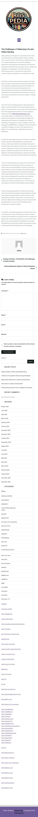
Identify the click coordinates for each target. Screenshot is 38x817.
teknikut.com (5, 575)
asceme (3, 747)
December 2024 (5, 478)
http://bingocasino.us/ (7, 752)
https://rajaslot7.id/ (6, 721)
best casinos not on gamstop (10, 704)
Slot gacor (4, 591)
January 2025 (5, 474)
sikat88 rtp (4, 579)
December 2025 (5, 430)
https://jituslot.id (6, 740)
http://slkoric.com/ (6, 699)
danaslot (3, 514)
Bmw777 (3, 679)
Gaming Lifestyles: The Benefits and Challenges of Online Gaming (19, 260)
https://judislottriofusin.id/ (8, 733)
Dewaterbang (5, 538)
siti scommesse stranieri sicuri (10, 634)
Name (3, 315)
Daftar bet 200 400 (6, 496)
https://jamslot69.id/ (7, 728)
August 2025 (5, 446)
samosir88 (4, 587)
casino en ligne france (7, 659)
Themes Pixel (18, 810)
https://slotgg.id (5, 716)
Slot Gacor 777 (5, 599)
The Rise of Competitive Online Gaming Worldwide (15, 376)
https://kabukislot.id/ (7, 731)
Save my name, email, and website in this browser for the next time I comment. (19, 345)
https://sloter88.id (6, 714)
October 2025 (5, 438)
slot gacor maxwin (6, 609)
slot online (4, 595)
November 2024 (6, 482)
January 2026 (5, 426)
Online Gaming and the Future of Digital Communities (16, 387)
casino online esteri (7, 619)
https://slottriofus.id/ (7, 719)
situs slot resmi (5, 526)
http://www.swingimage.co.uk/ (21, 113)
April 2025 (4, 462)
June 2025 (4, 454)
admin (19, 251)
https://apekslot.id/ (6, 738)
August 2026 (5, 406)
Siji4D (2, 583)
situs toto (4, 542)
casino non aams (6, 674)
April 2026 (4, 414)
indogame (4, 534)
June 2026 (4, 410)
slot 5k (3, 684)
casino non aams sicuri (8, 654)
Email (3, 325)
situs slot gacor (5, 563)
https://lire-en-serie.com (8, 689)
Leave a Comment (15, 234)
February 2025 (5, 470)
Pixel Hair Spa (19, 813)
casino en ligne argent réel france (11, 649)
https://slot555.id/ (6, 735)
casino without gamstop (8, 508)
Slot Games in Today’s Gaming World (12, 383)
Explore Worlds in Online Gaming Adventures (14, 372)
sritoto (3, 510)
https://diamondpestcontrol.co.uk (11, 694)
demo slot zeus (5, 555)
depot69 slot (5, 518)
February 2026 (5, 422)
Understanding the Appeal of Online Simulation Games (19, 267)
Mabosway (4, 669)
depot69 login (5, 530)
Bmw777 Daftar (5, 629)
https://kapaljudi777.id (7, 723)
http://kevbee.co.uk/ (7, 768)
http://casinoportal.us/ (7, 783)
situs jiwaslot (5, 500)
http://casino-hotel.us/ (7, 758)
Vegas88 (3, 604)
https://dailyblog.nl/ (6, 614)
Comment (4, 291)
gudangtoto (4, 504)
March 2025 (4, 466)
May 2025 (4, 458)
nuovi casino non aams (8, 644)
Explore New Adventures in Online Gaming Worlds (15, 379)
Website (3, 334)
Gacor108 (4, 559)
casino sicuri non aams (8, 664)
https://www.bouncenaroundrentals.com (13, 624)
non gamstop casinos (7, 549)
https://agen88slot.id (7, 709)
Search (3, 358)
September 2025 (6, 442)
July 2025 (4, 450)
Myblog (24, 233)
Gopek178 (4, 546)
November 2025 (6, 434)
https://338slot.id (6, 742)
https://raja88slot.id (6, 712)
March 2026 (4, 418)
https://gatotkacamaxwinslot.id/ (10, 726)
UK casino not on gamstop (9, 522)
